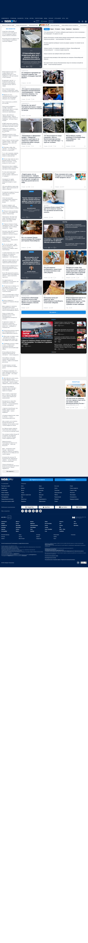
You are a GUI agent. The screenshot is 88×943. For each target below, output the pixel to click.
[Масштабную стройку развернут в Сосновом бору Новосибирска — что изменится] (76, 126)
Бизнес (23, 488)
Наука (40, 497)
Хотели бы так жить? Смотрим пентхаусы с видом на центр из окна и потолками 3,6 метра (32, 107)
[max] (33, 511)
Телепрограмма (39, 18)
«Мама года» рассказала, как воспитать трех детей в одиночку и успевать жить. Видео (64, 331)
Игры (63, 18)
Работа (56, 494)
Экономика (72, 494)
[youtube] (40, 511)
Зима (40, 486)
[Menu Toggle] (2, 21)
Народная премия (74, 499)
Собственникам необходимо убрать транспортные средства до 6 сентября (31, 63)
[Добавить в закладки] (40, 66)
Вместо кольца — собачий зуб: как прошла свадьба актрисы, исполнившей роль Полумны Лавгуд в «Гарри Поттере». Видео (64, 346)
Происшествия (58, 492)
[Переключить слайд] (85, 335)
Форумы (32, 18)
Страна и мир (73, 490)
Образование (42, 501)
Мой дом (41, 494)
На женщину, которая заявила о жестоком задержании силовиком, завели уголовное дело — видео (65, 338)
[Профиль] (85, 21)
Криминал (41, 488)
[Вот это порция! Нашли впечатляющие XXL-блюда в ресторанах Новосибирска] (31, 227)
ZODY (67, 18)
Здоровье (23, 501)
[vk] (26, 511)
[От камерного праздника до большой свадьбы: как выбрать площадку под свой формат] (53, 77)
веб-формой (24, 555)
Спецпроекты (73, 497)
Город (22, 492)
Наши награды (5, 492)
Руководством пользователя (50, 549)
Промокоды (13, 18)
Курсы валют (57, 18)
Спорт (71, 486)
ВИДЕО (53, 319)
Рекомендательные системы (50, 557)
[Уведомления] (82, 21)
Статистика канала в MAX (7, 501)
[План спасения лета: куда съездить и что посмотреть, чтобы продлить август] (80, 176)
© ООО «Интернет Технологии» (7, 562)
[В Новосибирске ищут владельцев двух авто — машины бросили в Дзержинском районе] (31, 37)
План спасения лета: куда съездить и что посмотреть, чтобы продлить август (64, 175)
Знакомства (20, 18)
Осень (56, 488)
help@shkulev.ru (10, 555)
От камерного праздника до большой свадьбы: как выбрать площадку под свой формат (31, 75)
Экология (72, 492)
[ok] (29, 511)
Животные (23, 499)
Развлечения (58, 497)
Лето (40, 492)
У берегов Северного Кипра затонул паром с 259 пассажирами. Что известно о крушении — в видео (36, 342)
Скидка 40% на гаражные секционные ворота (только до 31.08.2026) (9, 130)
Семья (56, 501)
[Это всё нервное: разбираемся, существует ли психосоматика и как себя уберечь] (53, 257)
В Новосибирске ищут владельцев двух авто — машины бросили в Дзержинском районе (31, 56)
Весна (22, 490)
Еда (22, 497)
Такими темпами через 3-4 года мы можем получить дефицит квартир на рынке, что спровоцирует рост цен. (31, 200)
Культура (41, 490)
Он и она (57, 486)
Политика (57, 490)
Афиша (45, 18)
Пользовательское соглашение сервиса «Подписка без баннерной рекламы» (60, 559)
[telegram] (22, 511)
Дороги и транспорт (26, 494)
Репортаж (76, 382)
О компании (4, 490)
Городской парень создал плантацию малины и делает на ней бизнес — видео (64, 323)
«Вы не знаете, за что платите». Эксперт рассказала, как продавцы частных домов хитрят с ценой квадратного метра (31, 260)
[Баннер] (44, 25)
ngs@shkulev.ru (16, 553)
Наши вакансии (5, 494)
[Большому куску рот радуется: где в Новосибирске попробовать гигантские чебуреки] (53, 288)
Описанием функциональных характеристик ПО (54, 550)
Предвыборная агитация (7, 499)
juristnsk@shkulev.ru (33, 554)
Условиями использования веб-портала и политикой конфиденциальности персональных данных (64, 551)
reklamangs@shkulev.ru (49, 544)
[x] (36, 511)
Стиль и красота (74, 488)
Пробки (44, 21)
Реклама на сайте (5, 486)
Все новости (10, 29)
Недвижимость (5, 18)
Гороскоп (50, 18)
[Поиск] (79, 21)
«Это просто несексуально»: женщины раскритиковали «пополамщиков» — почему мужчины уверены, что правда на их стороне (31, 92)
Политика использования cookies (51, 555)
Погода (26, 18)
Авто (22, 486)
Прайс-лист (4, 488)
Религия (57, 499)
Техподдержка (4, 497)
